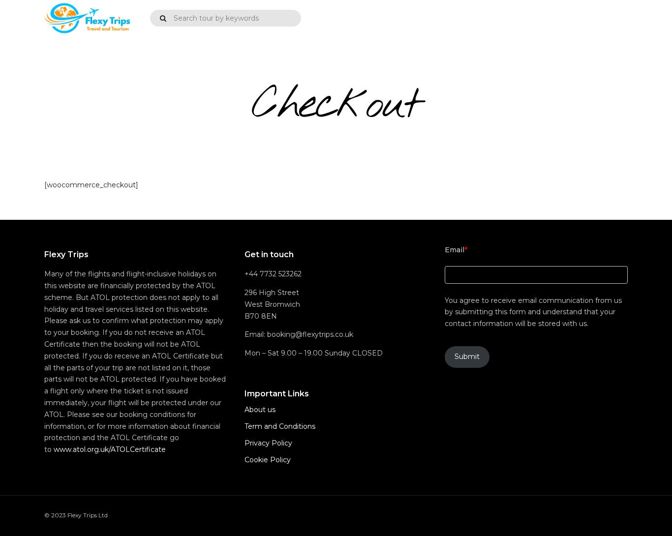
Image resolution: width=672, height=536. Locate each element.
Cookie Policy (267, 459)
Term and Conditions (279, 426)
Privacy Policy (268, 443)
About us (259, 409)
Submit (467, 356)
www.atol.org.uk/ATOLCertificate (110, 449)
